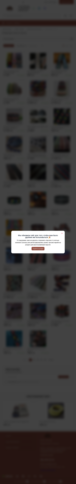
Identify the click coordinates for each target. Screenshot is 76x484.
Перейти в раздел (38, 248)
